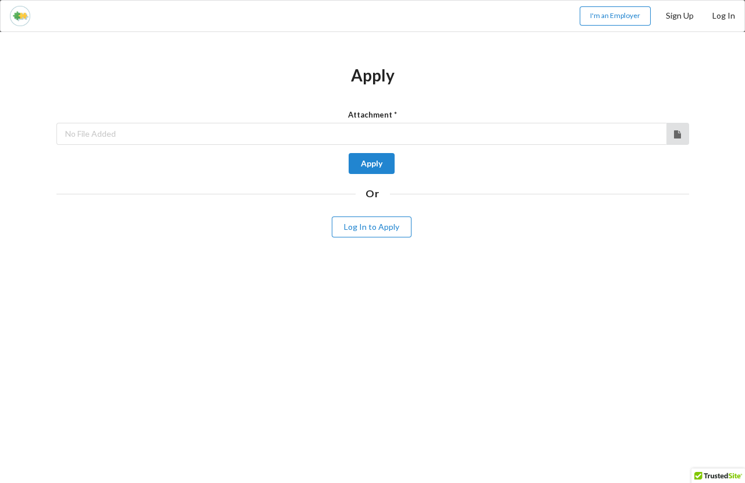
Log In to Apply (371, 227)
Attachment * (372, 114)
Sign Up (680, 15)
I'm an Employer (615, 15)
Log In (723, 15)
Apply (371, 163)
